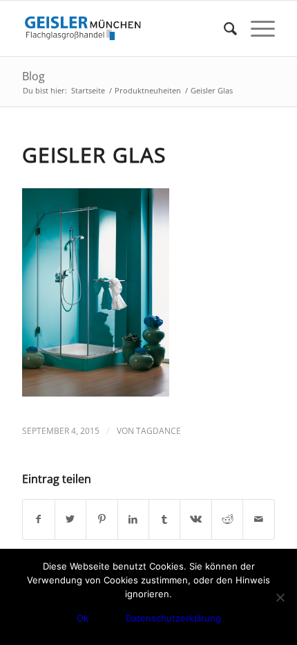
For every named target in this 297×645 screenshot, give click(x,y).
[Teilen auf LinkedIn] (133, 519)
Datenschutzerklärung (173, 618)
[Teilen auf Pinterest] (101, 519)
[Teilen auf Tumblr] (164, 519)
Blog (33, 76)
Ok (82, 618)
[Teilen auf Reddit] (227, 519)
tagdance (158, 431)
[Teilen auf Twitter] (70, 519)
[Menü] (256, 28)
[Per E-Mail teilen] (258, 519)
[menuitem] (223, 28)
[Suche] (223, 28)
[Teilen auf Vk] (195, 519)
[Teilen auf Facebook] (38, 519)
